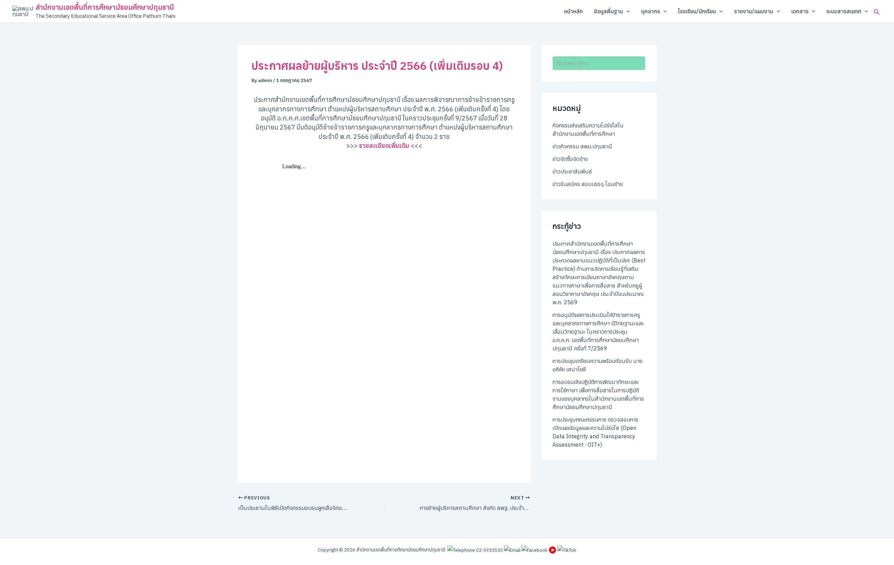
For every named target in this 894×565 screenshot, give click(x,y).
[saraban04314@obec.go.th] (512, 550)
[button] (626, 11)
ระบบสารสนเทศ (843, 11)
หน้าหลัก (573, 11)
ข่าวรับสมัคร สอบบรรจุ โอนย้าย (587, 183)
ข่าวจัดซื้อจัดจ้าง (570, 158)
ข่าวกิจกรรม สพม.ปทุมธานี (582, 146)
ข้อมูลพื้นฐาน (608, 11)
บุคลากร (650, 11)
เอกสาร (799, 11)
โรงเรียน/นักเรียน (697, 11)
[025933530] (475, 550)
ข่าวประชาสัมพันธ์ (572, 171)
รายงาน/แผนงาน (753, 11)
